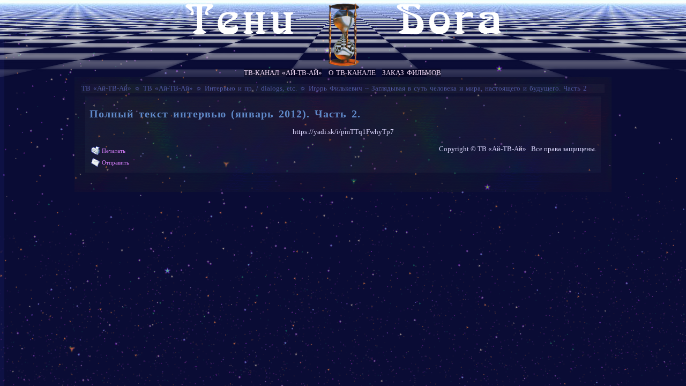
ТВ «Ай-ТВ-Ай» (106, 88)
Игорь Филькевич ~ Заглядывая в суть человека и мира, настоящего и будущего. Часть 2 (448, 88)
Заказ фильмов (411, 73)
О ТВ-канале (352, 73)
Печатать (113, 150)
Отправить (115, 162)
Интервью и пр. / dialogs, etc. (251, 88)
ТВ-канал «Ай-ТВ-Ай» (283, 73)
